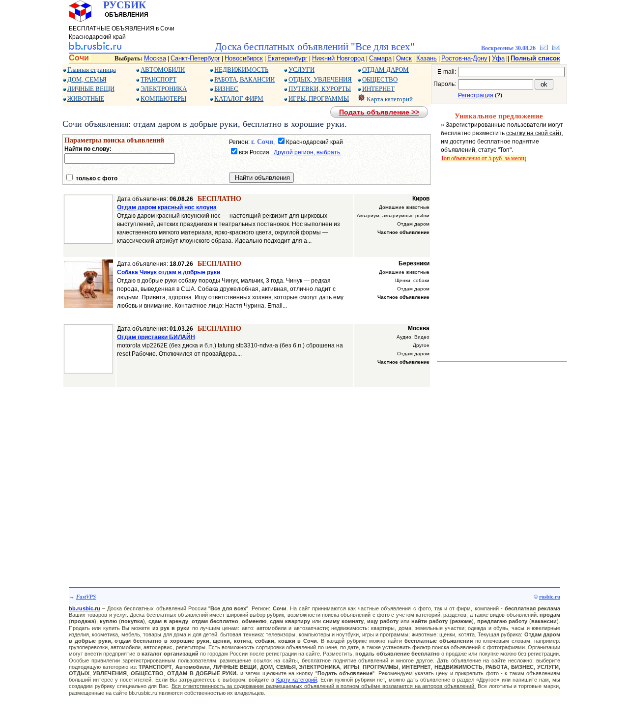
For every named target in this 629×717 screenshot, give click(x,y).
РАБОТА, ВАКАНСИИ (244, 79)
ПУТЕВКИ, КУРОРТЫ (319, 88)
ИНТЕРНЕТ (378, 88)
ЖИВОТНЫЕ (85, 98)
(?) (498, 95)
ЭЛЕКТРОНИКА (164, 88)
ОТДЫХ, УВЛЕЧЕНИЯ (320, 79)
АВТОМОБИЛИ (163, 69)
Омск (404, 58)
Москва (155, 58)
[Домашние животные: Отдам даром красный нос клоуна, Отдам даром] (88, 241)
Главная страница (91, 69)
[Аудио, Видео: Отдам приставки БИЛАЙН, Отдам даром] (88, 371)
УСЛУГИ (301, 69)
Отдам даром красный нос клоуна (167, 207)
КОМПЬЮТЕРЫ (163, 98)
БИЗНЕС (226, 88)
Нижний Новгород (338, 58)
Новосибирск (244, 58)
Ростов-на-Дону (464, 58)
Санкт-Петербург (195, 58)
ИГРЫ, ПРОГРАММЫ (318, 98)
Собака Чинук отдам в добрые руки (168, 272)
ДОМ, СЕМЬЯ (87, 79)
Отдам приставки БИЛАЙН (156, 337)
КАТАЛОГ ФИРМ (238, 98)
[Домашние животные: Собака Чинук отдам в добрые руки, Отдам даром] (88, 306)
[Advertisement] (246, 481)
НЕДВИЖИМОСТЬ (241, 69)
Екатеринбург (287, 58)
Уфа (498, 58)
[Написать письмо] (556, 48)
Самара (380, 58)
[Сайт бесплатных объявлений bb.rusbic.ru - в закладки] (544, 48)
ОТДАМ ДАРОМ (385, 69)
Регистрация (475, 95)
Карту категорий (296, 680)
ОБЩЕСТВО (380, 79)
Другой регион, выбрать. (308, 152)
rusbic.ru (549, 597)
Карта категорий (390, 99)
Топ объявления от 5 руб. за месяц (483, 158)
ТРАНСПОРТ (158, 79)
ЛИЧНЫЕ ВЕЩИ (90, 88)
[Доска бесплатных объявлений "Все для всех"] (95, 48)
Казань (426, 58)
